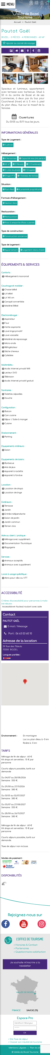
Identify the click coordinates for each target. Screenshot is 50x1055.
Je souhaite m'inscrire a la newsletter (25, 964)
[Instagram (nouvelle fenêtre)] (43, 924)
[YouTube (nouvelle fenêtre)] (25, 924)
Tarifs (33, 52)
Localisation (28, 52)
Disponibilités (39, 52)
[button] (25, 681)
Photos (11, 52)
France (16, 1010)
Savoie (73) (32, 1010)
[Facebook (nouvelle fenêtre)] (6, 924)
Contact (22, 52)
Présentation (16, 52)
